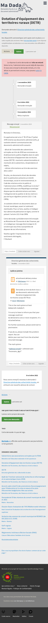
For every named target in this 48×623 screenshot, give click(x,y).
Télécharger (22, 281)
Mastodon (16, 616)
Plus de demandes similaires (10, 539)
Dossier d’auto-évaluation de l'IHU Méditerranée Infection (24, 506)
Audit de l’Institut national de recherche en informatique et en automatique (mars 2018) (23, 478)
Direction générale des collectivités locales (19, 382)
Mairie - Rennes (7, 521)
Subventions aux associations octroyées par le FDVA (21, 456)
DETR (4, 470)
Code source (6, 616)
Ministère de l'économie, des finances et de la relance (20, 466)
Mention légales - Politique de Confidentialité (17, 589)
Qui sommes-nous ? (8, 586)
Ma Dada (16, 7)
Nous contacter (22, 586)
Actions (7, 51)
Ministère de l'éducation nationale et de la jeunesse (19, 459)
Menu (45, 3)
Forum (31, 616)
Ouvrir (14, 301)
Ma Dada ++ (6, 441)
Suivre (18, 51)
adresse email (15, 349)
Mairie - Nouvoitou (8, 502)
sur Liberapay (18, 601)
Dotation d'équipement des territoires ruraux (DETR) (22, 463)
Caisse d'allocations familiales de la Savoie (16, 535)
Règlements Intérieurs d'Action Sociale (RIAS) (19, 532)
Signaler (37, 251)
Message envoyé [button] (13, 124)
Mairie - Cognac (7, 528)
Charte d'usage (35, 586)
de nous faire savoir (30, 41)
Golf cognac (6, 525)
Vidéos (24, 616)
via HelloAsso (29, 601)
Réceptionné (15, 127)
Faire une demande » (12, 419)
